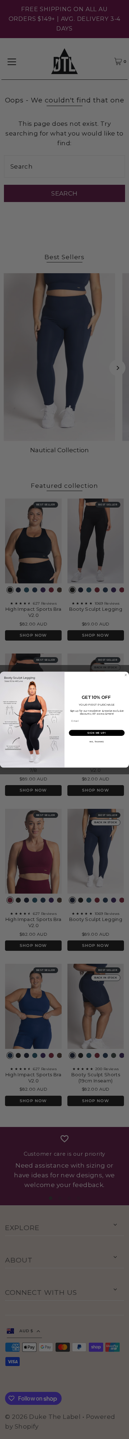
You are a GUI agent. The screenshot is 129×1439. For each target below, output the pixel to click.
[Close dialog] (126, 675)
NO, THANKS (97, 742)
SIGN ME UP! (96, 732)
